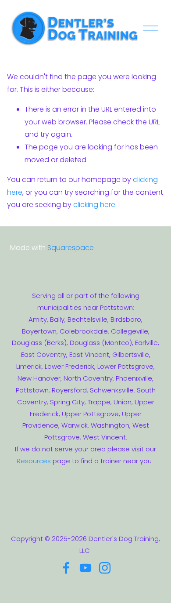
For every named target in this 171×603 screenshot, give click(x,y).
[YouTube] (85, 568)
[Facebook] (66, 568)
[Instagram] (105, 568)
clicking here (94, 205)
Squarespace (70, 248)
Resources (34, 460)
